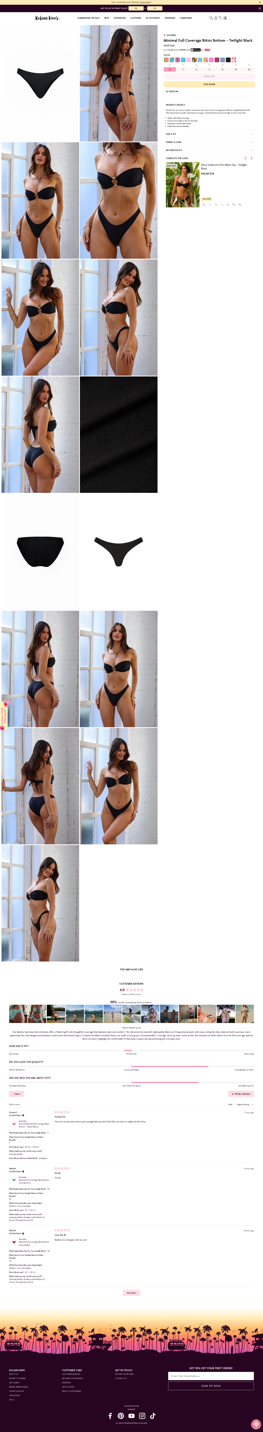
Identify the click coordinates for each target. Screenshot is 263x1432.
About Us (13, 1374)
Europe (130, 1409)
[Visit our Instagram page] (142, 1416)
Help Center (68, 1387)
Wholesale (14, 1395)
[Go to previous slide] (245, 158)
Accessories (153, 18)
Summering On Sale (88, 18)
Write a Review (244, 1094)
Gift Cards (14, 1382)
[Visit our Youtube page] (131, 1416)
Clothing (135, 18)
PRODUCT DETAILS (175, 104)
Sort (230, 1104)
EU (136, 8)
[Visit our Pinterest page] (121, 1416)
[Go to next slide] (251, 158)
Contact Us (121, 1378)
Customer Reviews (71, 1374)
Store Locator (16, 1391)
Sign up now (211, 1385)
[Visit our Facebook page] (110, 1416)
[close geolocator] (259, 8)
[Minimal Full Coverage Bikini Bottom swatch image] (166, 60)
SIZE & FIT (171, 134)
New (106, 18)
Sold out (209, 76)
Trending (170, 18)
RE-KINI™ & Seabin (17, 1378)
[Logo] (48, 18)
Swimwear (120, 18)
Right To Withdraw (71, 1391)
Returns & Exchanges (72, 1378)
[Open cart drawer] (225, 18)
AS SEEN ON (172, 91)
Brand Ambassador (18, 1387)
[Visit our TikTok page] (153, 1416)
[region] (131, 1014)
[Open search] (211, 17)
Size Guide (209, 84)
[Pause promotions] (259, 2)
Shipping (66, 1382)
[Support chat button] (256, 1424)
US (155, 8)
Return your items (124, 1374)
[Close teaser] (8, 701)
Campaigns (186, 18)
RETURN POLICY (174, 150)
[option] (170, 69)
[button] (18, 1014)
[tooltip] (140, 1028)
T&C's (11, 1400)
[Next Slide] (251, 1014)
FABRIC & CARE (173, 142)
